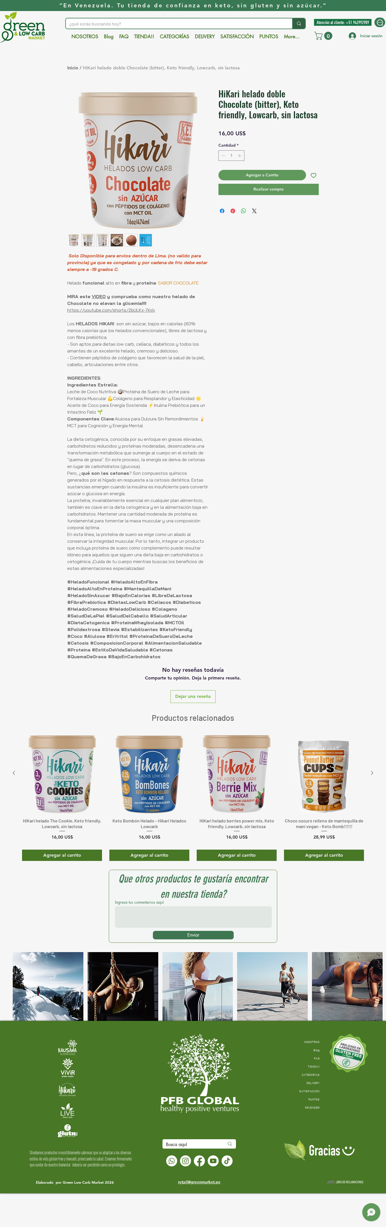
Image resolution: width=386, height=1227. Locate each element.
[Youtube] (213, 1160)
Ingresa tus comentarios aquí (139, 902)
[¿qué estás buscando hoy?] (298, 23)
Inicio (72, 67)
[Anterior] (13, 772)
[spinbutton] (231, 156)
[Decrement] (222, 156)
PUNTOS (314, 1100)
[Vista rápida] (62, 773)
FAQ (317, 1059)
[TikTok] (227, 1160)
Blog (316, 1050)
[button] (324, 36)
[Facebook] (199, 1160)
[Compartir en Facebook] (222, 211)
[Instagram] (185, 1160)
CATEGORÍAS (311, 1075)
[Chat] (379, 22)
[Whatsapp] (171, 1160)
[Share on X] (254, 211)
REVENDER (312, 1108)
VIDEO (99, 296)
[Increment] (240, 156)
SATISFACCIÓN (309, 1091)
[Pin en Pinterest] (232, 211)
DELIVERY (313, 1083)
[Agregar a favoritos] (313, 175)
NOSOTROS (312, 1042)
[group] (193, 797)
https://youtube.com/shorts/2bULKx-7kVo (111, 310)
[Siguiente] (372, 772)
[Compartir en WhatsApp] (243, 211)
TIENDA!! (314, 1067)
